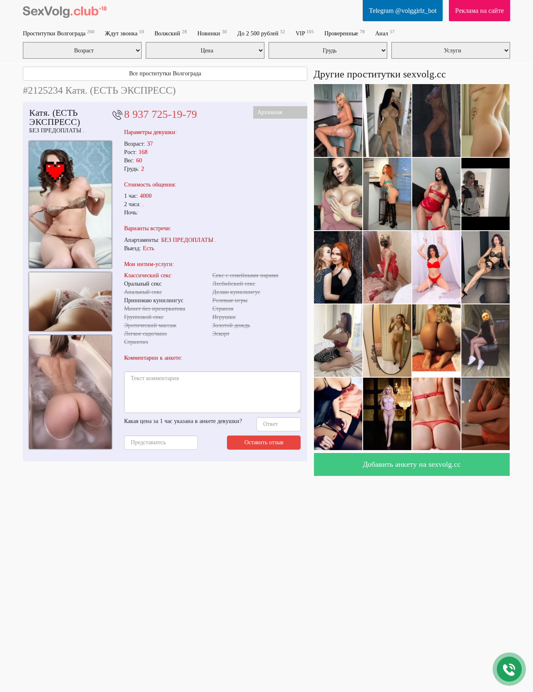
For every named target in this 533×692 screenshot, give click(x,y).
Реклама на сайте (479, 10)
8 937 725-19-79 (160, 114)
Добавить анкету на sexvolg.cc (412, 464)
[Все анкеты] (65, 10)
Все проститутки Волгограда (165, 73)
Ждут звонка (124, 33)
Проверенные (344, 33)
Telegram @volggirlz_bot (402, 10)
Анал (385, 33)
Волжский (170, 33)
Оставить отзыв (264, 442)
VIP (305, 33)
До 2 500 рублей (261, 33)
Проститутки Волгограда (59, 33)
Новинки (212, 33)
